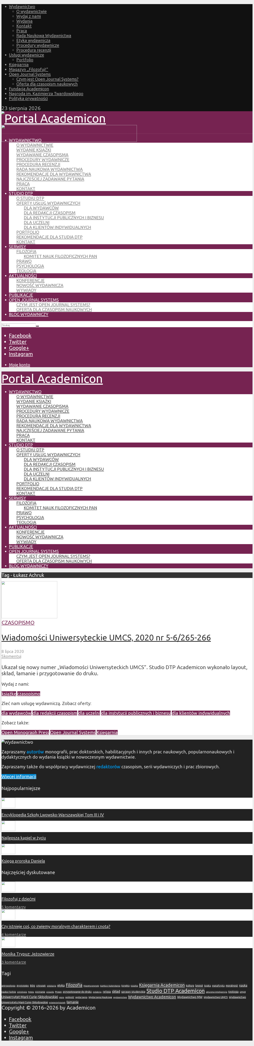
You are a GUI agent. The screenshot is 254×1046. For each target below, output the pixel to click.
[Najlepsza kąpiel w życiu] (8, 829)
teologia (233, 991)
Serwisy (17, 246)
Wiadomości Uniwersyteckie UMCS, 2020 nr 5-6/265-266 (106, 637)
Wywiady (26, 290)
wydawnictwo (120, 997)
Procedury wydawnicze (37, 45)
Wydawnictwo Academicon (152, 996)
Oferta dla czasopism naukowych (47, 83)
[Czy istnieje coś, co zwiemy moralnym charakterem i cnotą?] (8, 917)
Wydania (24, 21)
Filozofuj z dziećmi (18, 898)
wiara (61, 997)
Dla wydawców (41, 208)
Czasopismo (18, 622)
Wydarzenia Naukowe (100, 997)
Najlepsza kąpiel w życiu (23, 837)
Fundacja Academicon (29, 88)
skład (116, 992)
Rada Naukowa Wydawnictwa (43, 35)
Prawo (24, 261)
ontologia (22, 992)
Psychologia (30, 266)
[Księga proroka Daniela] (8, 852)
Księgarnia (19, 64)
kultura (190, 985)
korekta (125, 985)
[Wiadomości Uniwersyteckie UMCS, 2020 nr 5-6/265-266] (29, 616)
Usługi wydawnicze (26, 54)
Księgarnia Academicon (162, 985)
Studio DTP (21, 193)
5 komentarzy (13, 907)
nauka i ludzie (8, 992)
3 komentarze (13, 962)
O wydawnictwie (31, 11)
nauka (243, 985)
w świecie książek (57, 1003)
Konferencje (30, 280)
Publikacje (21, 295)
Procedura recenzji (33, 50)
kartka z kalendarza (110, 986)
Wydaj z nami (28, 16)
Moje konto (19, 364)
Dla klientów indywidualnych (57, 227)
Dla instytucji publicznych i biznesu (64, 217)
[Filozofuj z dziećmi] (8, 890)
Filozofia (26, 251)
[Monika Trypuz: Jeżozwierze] (8, 945)
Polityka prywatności (28, 98)
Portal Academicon (52, 378)
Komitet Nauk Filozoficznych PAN (60, 256)
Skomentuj (11, 656)
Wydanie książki (33, 150)
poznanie (40, 992)
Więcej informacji (18, 776)
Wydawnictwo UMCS (216, 997)
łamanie (73, 1002)
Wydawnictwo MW (189, 997)
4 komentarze (13, 934)
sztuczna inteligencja (216, 992)
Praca (21, 30)
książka (134, 986)
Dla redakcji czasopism (49, 212)
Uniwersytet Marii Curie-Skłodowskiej (29, 997)
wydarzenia (81, 997)
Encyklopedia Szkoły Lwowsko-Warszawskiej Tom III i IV (52, 814)
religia (107, 991)
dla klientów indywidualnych (201, 713)
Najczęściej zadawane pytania (50, 179)
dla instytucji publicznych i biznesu (136, 713)
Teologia (26, 270)
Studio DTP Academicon (176, 991)
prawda (50, 992)
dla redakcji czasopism (55, 713)
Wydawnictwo (22, 6)
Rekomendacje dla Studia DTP (49, 237)
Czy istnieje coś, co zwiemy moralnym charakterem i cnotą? (55, 926)
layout (199, 985)
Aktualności (23, 275)
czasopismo (28, 693)
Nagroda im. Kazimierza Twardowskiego (46, 93)
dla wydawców (16, 713)
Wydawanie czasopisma (42, 154)
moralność (232, 985)
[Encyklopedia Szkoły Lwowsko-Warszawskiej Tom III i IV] (8, 806)
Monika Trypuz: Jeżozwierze (27, 954)
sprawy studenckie (133, 991)
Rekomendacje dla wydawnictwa (53, 174)
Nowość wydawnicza (39, 285)
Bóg (32, 985)
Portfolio (24, 59)
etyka (61, 985)
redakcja (97, 992)
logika (207, 985)
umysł (243, 992)
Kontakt (24, 25)
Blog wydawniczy (28, 314)
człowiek (41, 985)
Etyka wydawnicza (33, 40)
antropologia (8, 986)
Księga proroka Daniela (23, 860)
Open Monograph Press (25, 732)
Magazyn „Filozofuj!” (28, 69)
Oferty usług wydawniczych (48, 203)
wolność (69, 997)
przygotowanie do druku (77, 991)
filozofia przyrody (91, 986)
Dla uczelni (36, 222)
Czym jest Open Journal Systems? (47, 79)
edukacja (51, 986)
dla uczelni (89, 713)
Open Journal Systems (30, 74)
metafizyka (218, 985)
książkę (8, 693)
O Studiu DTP (30, 198)
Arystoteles (23, 985)
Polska (31, 992)
